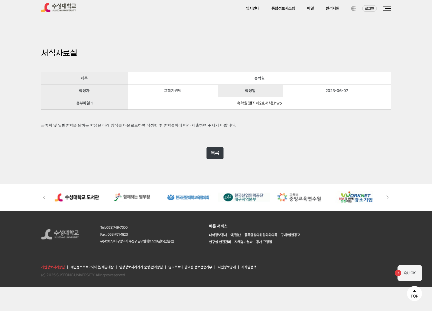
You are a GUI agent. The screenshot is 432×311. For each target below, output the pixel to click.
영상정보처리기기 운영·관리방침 (141, 267)
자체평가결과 (243, 242)
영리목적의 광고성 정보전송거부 (190, 267)
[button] (387, 197)
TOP (414, 296)
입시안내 (253, 8)
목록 (215, 153)
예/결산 (235, 235)
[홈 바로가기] (58, 6)
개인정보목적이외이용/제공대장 (92, 267)
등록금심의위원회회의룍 (260, 235)
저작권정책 (248, 267)
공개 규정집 (264, 242)
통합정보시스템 (283, 8)
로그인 (369, 8)
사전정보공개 (227, 267)
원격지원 (332, 8)
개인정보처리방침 (53, 267)
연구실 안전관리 (220, 242)
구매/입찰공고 (290, 235)
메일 (310, 8)
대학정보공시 (218, 235)
